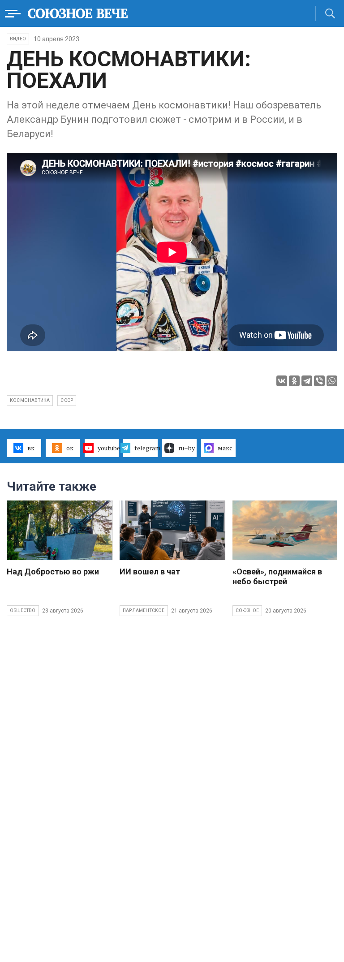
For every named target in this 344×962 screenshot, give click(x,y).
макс (225, 448)
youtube (108, 448)
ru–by (186, 448)
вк (30, 448)
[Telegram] (306, 380)
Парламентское (144, 610)
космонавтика (30, 400)
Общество (23, 610)
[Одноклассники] (294, 380)
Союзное (247, 610)
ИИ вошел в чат (150, 571)
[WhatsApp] (332, 380)
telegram (146, 448)
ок (69, 448)
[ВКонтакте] (281, 380)
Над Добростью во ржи (53, 571)
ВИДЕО (18, 38)
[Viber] (319, 380)
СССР (66, 400)
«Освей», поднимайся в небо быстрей (277, 576)
